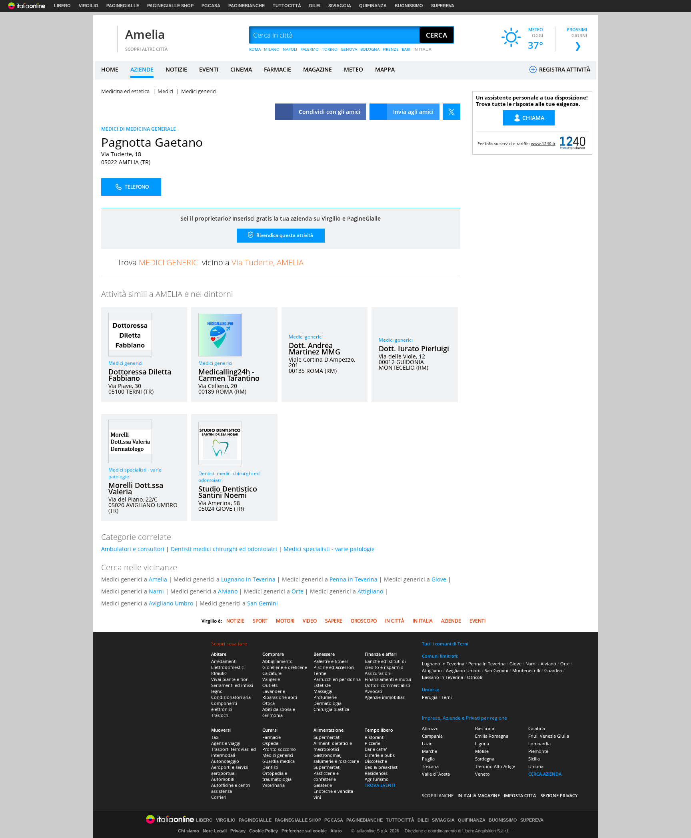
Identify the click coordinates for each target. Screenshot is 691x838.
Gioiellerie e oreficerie (284, 667)
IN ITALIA (422, 49)
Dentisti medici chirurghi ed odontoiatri (224, 549)
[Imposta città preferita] (105, 35)
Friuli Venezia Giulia (548, 736)
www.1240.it (543, 143)
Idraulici (219, 673)
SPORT (260, 620)
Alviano (228, 591)
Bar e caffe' (376, 749)
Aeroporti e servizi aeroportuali (229, 770)
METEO (353, 69)
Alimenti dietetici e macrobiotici (333, 746)
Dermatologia (328, 703)
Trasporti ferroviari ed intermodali (233, 752)
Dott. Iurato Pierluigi (414, 348)
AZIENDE (142, 69)
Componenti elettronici (224, 706)
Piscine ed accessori (334, 667)
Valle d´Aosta (436, 774)
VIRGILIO (88, 5)
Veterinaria (273, 785)
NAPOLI (290, 49)
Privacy (238, 830)
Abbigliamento (277, 661)
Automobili (222, 779)
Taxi (215, 737)
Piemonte (538, 751)
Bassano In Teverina (442, 677)
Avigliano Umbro (171, 603)
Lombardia (539, 743)
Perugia (429, 697)
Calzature (272, 673)
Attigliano (370, 591)
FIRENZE (391, 49)
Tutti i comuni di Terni (445, 644)
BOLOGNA (369, 49)
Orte (298, 591)
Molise (482, 751)
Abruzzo (430, 728)
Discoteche (376, 761)
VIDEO (310, 620)
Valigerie (271, 679)
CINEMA (241, 69)
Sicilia (534, 759)
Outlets (270, 685)
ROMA (255, 49)
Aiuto (336, 830)
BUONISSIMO (409, 5)
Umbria (535, 766)
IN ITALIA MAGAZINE (478, 795)
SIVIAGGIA (339, 5)
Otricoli (474, 677)
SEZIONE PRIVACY (559, 795)
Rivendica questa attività (284, 235)
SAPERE (333, 620)
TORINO (330, 49)
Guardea (553, 670)
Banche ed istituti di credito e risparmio (385, 664)
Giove (438, 579)
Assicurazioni (378, 673)
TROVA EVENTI (380, 785)
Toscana (430, 766)
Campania (432, 736)
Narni (156, 591)
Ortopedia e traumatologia (277, 776)
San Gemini (262, 603)
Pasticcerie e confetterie (326, 776)
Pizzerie (372, 743)
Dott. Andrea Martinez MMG (314, 348)
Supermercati (327, 737)
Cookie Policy (263, 830)
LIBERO (62, 5)
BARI (406, 49)
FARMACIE (277, 69)
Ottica (268, 703)
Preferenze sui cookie (304, 830)
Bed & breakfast (381, 767)
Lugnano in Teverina (248, 579)
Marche (429, 751)
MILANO (272, 49)
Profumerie (325, 697)
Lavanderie (273, 691)
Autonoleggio (225, 761)
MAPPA (385, 69)
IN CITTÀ (394, 620)
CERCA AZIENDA (544, 774)
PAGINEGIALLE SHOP (170, 5)
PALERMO (309, 49)
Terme (320, 673)
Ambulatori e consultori (132, 549)
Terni (446, 697)
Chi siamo (188, 830)
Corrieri (218, 797)
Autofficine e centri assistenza (230, 788)
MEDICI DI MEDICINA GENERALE (138, 128)
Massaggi (323, 691)
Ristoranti (375, 737)
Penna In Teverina (486, 664)
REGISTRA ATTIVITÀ (563, 69)
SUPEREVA (442, 5)
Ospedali (271, 743)
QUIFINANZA (373, 5)
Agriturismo (377, 779)
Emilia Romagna (491, 736)
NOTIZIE (176, 69)
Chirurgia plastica (331, 709)
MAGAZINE (317, 69)
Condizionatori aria (231, 697)
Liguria (482, 743)
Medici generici (125, 363)
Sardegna (484, 759)
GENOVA (349, 49)
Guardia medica (278, 761)
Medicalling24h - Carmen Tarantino (229, 375)
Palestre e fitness (331, 661)
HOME (109, 69)
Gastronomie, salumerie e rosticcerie (336, 758)
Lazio (427, 743)
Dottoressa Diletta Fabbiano (139, 375)
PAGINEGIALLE (122, 5)
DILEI (314, 5)
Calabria (536, 728)
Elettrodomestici (228, 667)
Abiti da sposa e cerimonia (278, 712)
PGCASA (211, 5)
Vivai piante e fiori (230, 679)
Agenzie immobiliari (385, 697)
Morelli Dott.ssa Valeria (135, 488)
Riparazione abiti (279, 697)
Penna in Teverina (353, 579)
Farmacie (271, 737)
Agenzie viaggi (225, 743)
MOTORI (285, 620)
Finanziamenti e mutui (388, 679)
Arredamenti (224, 661)
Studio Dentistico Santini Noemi (227, 492)
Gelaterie (323, 785)
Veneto (482, 774)
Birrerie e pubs (380, 755)
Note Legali (215, 830)
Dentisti (270, 767)
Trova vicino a (210, 262)
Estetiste (322, 685)
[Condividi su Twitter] (451, 112)
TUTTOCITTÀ (287, 5)
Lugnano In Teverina (443, 664)
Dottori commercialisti (387, 685)
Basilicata (484, 728)
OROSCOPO (364, 620)
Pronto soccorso (279, 749)
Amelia (145, 34)
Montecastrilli (526, 670)
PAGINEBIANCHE (246, 5)
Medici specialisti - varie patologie (329, 549)
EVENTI (208, 69)
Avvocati (373, 691)
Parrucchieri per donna (337, 679)
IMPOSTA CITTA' (520, 795)
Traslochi (220, 715)
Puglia (428, 759)
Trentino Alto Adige (495, 766)
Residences (376, 773)
